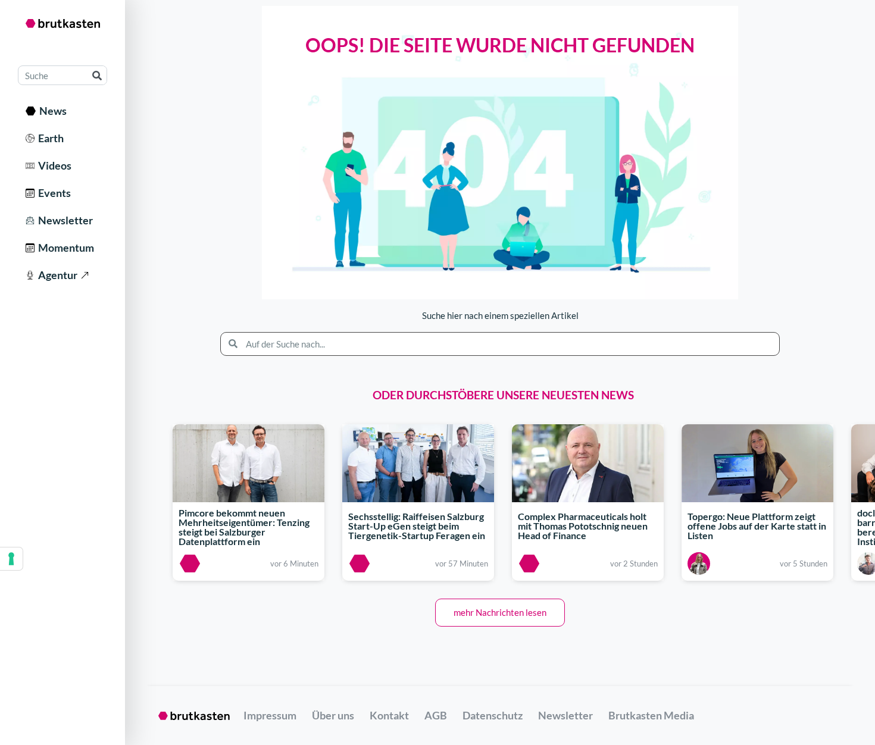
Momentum (64, 247)
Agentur (56, 274)
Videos (53, 165)
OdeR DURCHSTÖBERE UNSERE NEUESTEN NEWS (503, 395)
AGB (435, 715)
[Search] (97, 75)
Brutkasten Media (651, 715)
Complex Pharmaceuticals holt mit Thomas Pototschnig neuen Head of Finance (583, 526)
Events (53, 192)
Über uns (333, 715)
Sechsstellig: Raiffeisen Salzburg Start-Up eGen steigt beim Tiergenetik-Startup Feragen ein (416, 526)
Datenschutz (492, 715)
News (51, 110)
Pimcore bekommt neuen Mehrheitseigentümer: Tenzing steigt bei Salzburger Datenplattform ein (244, 527)
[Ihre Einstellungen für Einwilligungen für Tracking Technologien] (11, 558)
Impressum (269, 715)
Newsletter (64, 220)
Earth (49, 138)
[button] (500, 613)
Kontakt (389, 715)
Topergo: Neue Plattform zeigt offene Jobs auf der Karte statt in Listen (757, 526)
